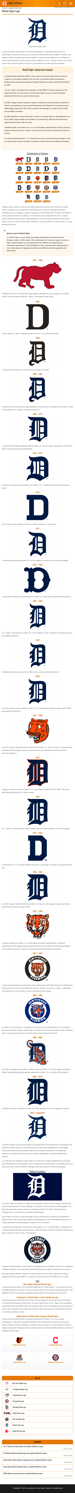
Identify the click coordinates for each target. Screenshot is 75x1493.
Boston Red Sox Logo (19, 1431)
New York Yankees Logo (20, 1383)
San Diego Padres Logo (19, 1407)
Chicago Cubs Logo (18, 1401)
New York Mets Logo (19, 1419)
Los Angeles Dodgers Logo (20, 1389)
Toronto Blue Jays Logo (19, 1395)
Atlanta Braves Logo (18, 1413)
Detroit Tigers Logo (18, 1425)
